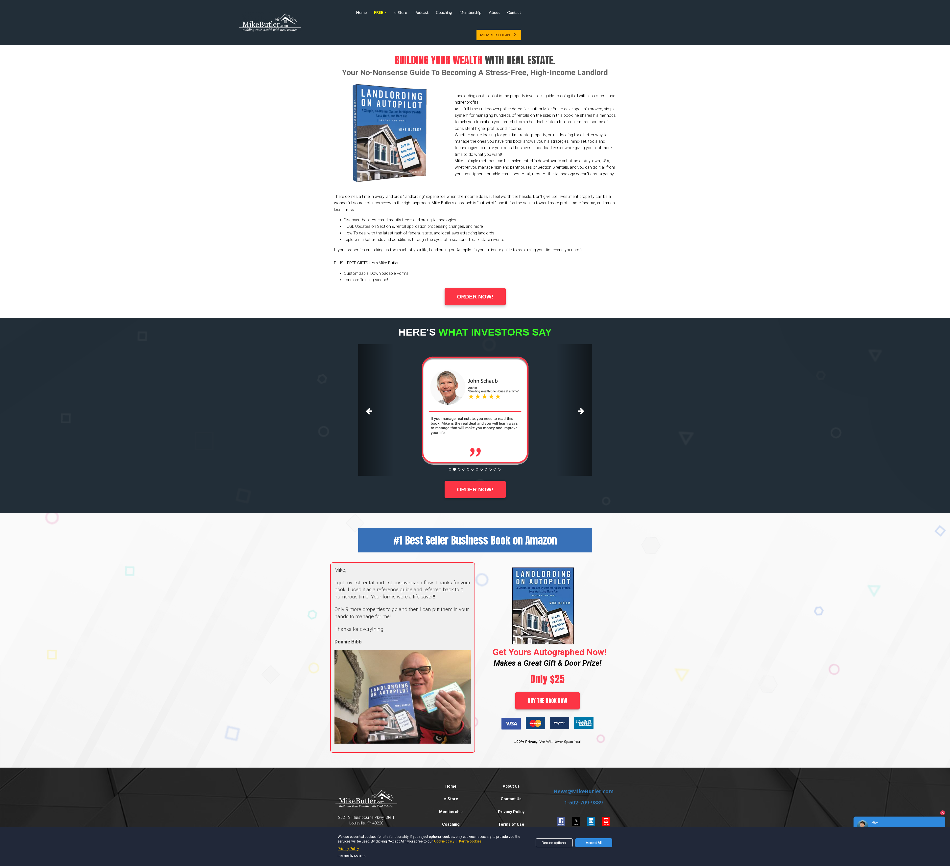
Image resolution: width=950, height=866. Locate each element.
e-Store (400, 12)
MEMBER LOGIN (495, 34)
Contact (514, 12)
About (494, 12)
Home (361, 12)
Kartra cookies (470, 841)
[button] (375, 410)
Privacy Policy (511, 811)
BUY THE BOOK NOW (547, 701)
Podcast (421, 12)
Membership (470, 12)
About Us (511, 786)
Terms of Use (511, 824)
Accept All (594, 843)
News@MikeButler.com (583, 791)
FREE (378, 12)
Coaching (444, 12)
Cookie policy (444, 841)
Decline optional (554, 843)
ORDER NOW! (475, 297)
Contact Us (511, 799)
